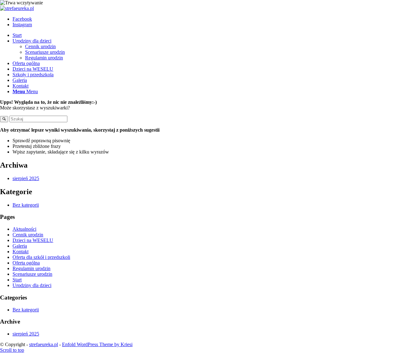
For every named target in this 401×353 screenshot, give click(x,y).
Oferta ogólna (26, 262)
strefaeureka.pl (43, 344)
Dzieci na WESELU (33, 240)
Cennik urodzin (28, 234)
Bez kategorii (26, 205)
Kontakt (21, 251)
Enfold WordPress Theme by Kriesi (97, 344)
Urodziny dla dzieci (32, 285)
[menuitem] (207, 35)
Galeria (20, 246)
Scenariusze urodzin (32, 274)
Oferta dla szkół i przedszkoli (41, 257)
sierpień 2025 (26, 178)
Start (17, 279)
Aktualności (24, 229)
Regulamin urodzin (31, 268)
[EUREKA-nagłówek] (17, 8)
